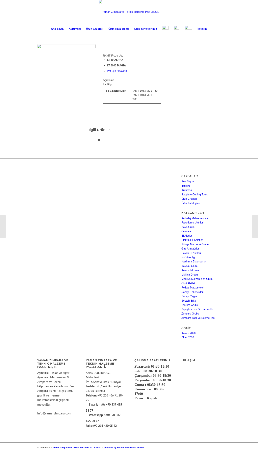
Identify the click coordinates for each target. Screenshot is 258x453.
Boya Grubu (188, 227)
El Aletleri (186, 235)
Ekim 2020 (187, 337)
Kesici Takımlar (190, 270)
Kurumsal (186, 190)
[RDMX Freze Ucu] (3, 226)
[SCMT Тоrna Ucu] (255, 226)
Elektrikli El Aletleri (192, 239)
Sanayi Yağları (189, 296)
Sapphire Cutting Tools (194, 194)
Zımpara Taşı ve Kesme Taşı (198, 317)
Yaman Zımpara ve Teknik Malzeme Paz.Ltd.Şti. (77, 447)
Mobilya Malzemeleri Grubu (197, 278)
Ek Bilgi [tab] (107, 84)
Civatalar (186, 231)
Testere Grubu (189, 304)
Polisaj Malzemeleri (192, 287)
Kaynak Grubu (189, 265)
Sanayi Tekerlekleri (192, 292)
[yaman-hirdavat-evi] (129, 12)
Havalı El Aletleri (191, 253)
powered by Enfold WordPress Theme (124, 447)
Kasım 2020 (188, 333)
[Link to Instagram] (212, 448)
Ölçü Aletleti (188, 283)
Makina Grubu (189, 274)
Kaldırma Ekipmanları (194, 261)
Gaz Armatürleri (190, 248)
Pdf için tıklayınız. (117, 70)
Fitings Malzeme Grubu (195, 244)
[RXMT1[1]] (66, 74)
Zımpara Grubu (190, 313)
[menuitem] (57, 29)
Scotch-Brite (188, 300)
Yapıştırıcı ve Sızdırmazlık (197, 309)
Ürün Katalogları (190, 203)
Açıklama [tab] (108, 80)
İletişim (185, 185)
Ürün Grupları (189, 198)
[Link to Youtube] (218, 448)
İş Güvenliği (188, 257)
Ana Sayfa (187, 181)
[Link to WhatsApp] (206, 448)
